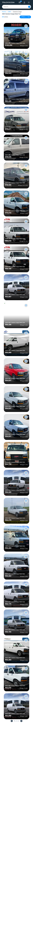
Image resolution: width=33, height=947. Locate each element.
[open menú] (29, 2)
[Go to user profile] (24, 2)
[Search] (29, 7)
